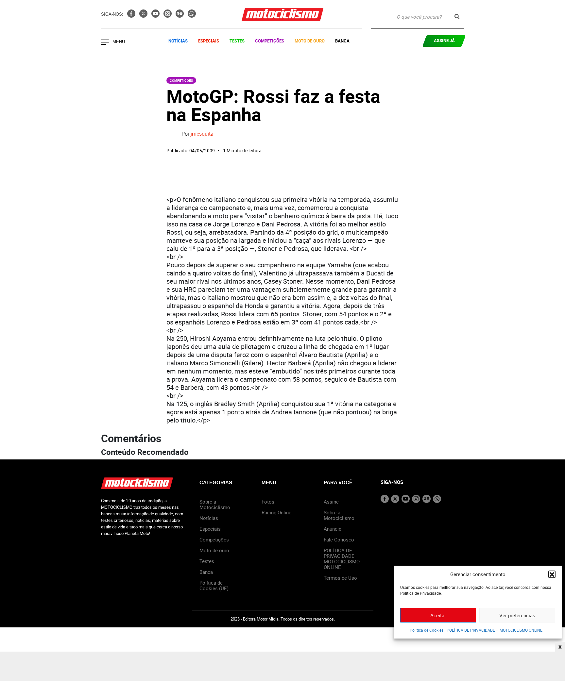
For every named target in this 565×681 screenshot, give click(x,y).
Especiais (208, 41)
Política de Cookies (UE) (214, 585)
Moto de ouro (214, 550)
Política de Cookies (426, 630)
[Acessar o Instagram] (168, 15)
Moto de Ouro (310, 41)
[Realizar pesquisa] (457, 16)
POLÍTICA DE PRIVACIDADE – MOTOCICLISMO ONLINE (494, 630)
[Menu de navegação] (105, 43)
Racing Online (276, 512)
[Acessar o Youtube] (156, 15)
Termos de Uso (340, 577)
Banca (342, 41)
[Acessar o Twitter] (144, 15)
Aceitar (438, 615)
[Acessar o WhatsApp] (192, 15)
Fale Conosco (339, 539)
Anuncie (332, 528)
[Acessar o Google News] (180, 15)
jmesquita (202, 134)
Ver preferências (517, 615)
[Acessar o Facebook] (132, 15)
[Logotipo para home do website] (282, 14)
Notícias (178, 41)
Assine (331, 501)
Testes (237, 41)
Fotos (268, 501)
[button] (552, 574)
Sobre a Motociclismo (214, 504)
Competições (269, 41)
